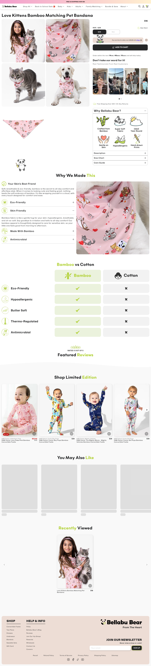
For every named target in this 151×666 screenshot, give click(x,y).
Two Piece (10, 630)
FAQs (28, 627)
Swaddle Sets (12, 643)
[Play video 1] (100, 81)
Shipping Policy (100, 655)
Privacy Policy (83, 655)
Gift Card (10, 646)
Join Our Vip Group (33, 636)
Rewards (29, 639)
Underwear (11, 636)
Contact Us (30, 646)
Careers (29, 649)
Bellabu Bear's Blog (33, 630)
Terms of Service (66, 655)
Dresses (10, 633)
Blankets (10, 639)
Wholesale (30, 643)
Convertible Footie (14, 627)
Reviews (29, 633)
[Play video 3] (131, 81)
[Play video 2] (116, 81)
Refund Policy (49, 655)
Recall (35, 655)
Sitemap (115, 655)
